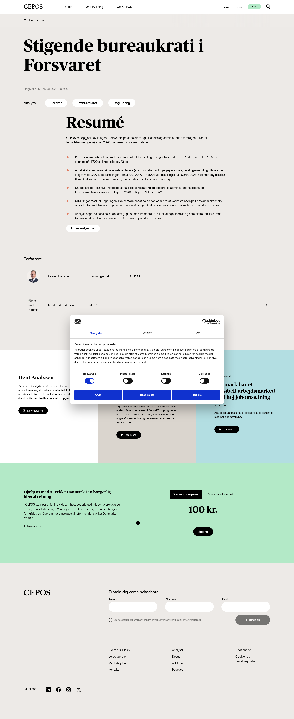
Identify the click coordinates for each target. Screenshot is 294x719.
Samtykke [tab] (96, 333)
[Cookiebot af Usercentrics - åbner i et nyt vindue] (205, 321)
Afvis (98, 395)
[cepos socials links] (48, 689)
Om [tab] (198, 332)
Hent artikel (36, 20)
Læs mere (130, 435)
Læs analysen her (85, 228)
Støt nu (203, 532)
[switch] (128, 381)
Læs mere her (35, 526)
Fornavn (113, 599)
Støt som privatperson (186, 494)
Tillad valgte (147, 395)
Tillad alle (196, 395)
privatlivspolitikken (192, 619)
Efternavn (171, 599)
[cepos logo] (37, 592)
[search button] (268, 6)
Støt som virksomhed (220, 494)
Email (225, 599)
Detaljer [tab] (147, 332)
